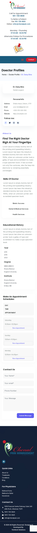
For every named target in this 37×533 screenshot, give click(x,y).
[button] (22, 60)
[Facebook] (3, 461)
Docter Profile (14, 75)
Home (4, 75)
